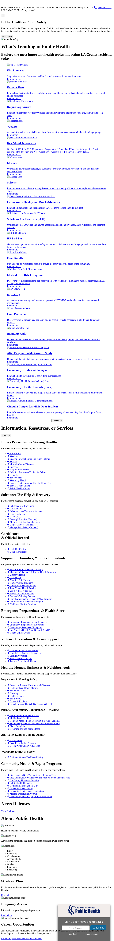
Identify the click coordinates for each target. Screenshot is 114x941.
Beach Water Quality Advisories (24, 746)
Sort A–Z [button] (6, 436)
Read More (6, 895)
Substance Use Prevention (21, 506)
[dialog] (84, 922)
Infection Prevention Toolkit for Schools (28, 472)
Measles (13, 461)
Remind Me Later (92, 934)
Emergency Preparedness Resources (26, 624)
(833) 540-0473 (103, 7)
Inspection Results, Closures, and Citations (29, 685)
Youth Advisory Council (21, 591)
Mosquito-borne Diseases (21, 464)
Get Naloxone (16, 508)
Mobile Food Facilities (20, 718)
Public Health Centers (19, 488)
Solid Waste (15, 698)
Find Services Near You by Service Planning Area (33, 775)
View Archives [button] (8, 811)
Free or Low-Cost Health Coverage (26, 569)
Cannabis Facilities (18, 701)
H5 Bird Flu (15, 453)
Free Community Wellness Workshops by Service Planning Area (39, 777)
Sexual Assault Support (20, 658)
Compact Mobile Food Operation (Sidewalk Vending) (34, 721)
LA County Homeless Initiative (24, 780)
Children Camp (16, 696)
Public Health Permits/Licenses (24, 715)
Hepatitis (13, 475)
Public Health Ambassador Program (26, 601)
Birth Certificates (17, 549)
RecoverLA (15, 516)
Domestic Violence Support (22, 585)
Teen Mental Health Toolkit (22, 588)
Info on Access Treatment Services (25, 511)
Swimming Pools (17, 690)
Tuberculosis (15, 477)
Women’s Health (17, 575)
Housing (13, 693)
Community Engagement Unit (23, 785)
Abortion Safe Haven (19, 580)
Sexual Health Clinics (19, 485)
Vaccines (13, 456)
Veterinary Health (17, 480)
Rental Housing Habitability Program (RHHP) (31, 704)
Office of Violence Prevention (23, 650)
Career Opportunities (11, 938)
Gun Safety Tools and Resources (25, 653)
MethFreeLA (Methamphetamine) (25, 522)
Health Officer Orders (19, 632)
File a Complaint (17, 726)
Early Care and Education (21, 593)
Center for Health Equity (21, 788)
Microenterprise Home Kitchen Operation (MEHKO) (34, 723)
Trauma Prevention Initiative (22, 661)
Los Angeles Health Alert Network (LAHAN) (31, 630)
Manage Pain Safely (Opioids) (23, 527)
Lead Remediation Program (22, 743)
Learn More (7, 36)
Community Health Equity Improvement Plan (30, 796)
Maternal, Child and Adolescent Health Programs (32, 572)
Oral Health (15, 577)
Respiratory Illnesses (19, 469)
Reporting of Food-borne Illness (24, 729)
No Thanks (73, 934)
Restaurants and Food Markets (23, 688)
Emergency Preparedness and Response (28, 622)
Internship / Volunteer (31, 938)
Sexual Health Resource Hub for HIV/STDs (30, 483)
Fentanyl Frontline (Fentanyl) (23, 519)
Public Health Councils (20, 783)
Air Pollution (15, 740)
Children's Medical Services (22, 604)
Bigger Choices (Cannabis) (22, 524)
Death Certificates (18, 551)
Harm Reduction (17, 514)
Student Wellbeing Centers (22, 596)
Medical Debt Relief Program (23, 793)
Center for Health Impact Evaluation (26, 791)
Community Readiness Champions (25, 627)
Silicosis (13, 467)
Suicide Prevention (18, 656)
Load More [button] (57, 421)
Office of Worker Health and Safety (26, 757)
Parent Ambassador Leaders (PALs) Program (30, 599)
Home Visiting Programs (21, 583)
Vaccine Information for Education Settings (29, 459)
